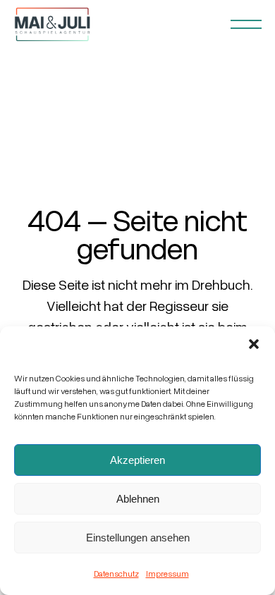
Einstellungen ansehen (138, 538)
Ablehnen (137, 499)
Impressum (167, 573)
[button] (254, 344)
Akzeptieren (137, 460)
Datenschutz (116, 573)
